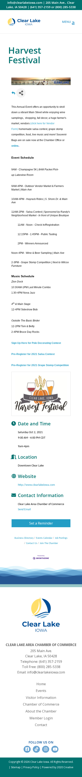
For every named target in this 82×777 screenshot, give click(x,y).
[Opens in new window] (24, 22)
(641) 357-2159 (40, 7)
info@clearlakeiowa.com (24, 3)
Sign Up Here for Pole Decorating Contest (36, 343)
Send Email (24, 509)
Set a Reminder (41, 523)
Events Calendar (44, 538)
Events (41, 690)
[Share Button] (21, 93)
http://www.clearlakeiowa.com (36, 485)
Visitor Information (41, 697)
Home (41, 684)
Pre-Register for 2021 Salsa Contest (33, 354)
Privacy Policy (31, 767)
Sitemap (16, 767)
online (15, 145)
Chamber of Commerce (41, 704)
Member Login (41, 718)
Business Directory (24, 538)
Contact (41, 725)
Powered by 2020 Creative (57, 767)
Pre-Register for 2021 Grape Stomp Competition (40, 365)
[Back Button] (13, 94)
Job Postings (61, 538)
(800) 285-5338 (65, 7)
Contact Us (31, 543)
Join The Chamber (49, 543)
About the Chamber (41, 711)
